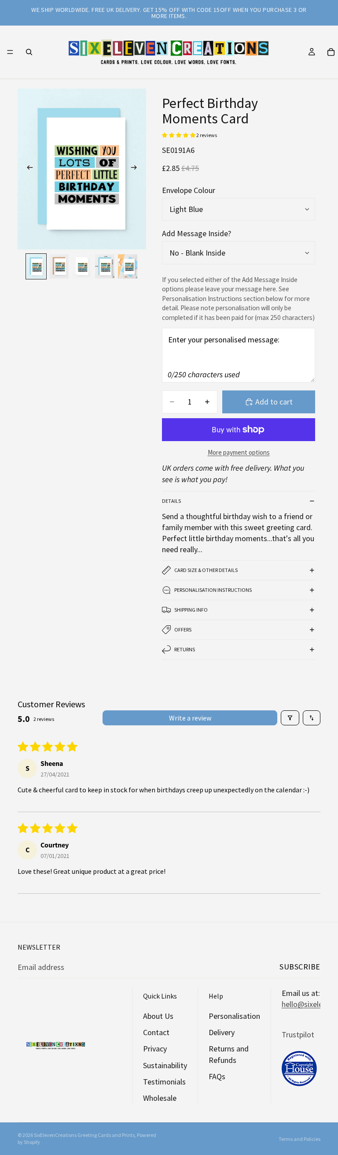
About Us (158, 1016)
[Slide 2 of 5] (59, 266)
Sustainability (165, 1065)
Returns (184, 649)
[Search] (29, 52)
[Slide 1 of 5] (36, 266)
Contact (156, 1033)
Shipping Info (191, 609)
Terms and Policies (299, 1139)
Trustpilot (298, 1034)
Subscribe (299, 967)
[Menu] (10, 52)
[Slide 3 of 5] (82, 266)
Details (171, 501)
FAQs (217, 1076)
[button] (179, 135)
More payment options (239, 452)
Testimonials (164, 1082)
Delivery (222, 1033)
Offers (182, 629)
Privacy (155, 1049)
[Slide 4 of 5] (104, 266)
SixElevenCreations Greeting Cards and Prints (84, 1135)
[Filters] (290, 717)
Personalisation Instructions (213, 590)
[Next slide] (136, 169)
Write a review (190, 717)
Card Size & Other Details (206, 570)
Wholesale (159, 1098)
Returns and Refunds (229, 1054)
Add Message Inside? (196, 233)
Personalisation (234, 1016)
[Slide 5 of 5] (127, 266)
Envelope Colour (188, 190)
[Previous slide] (27, 169)
